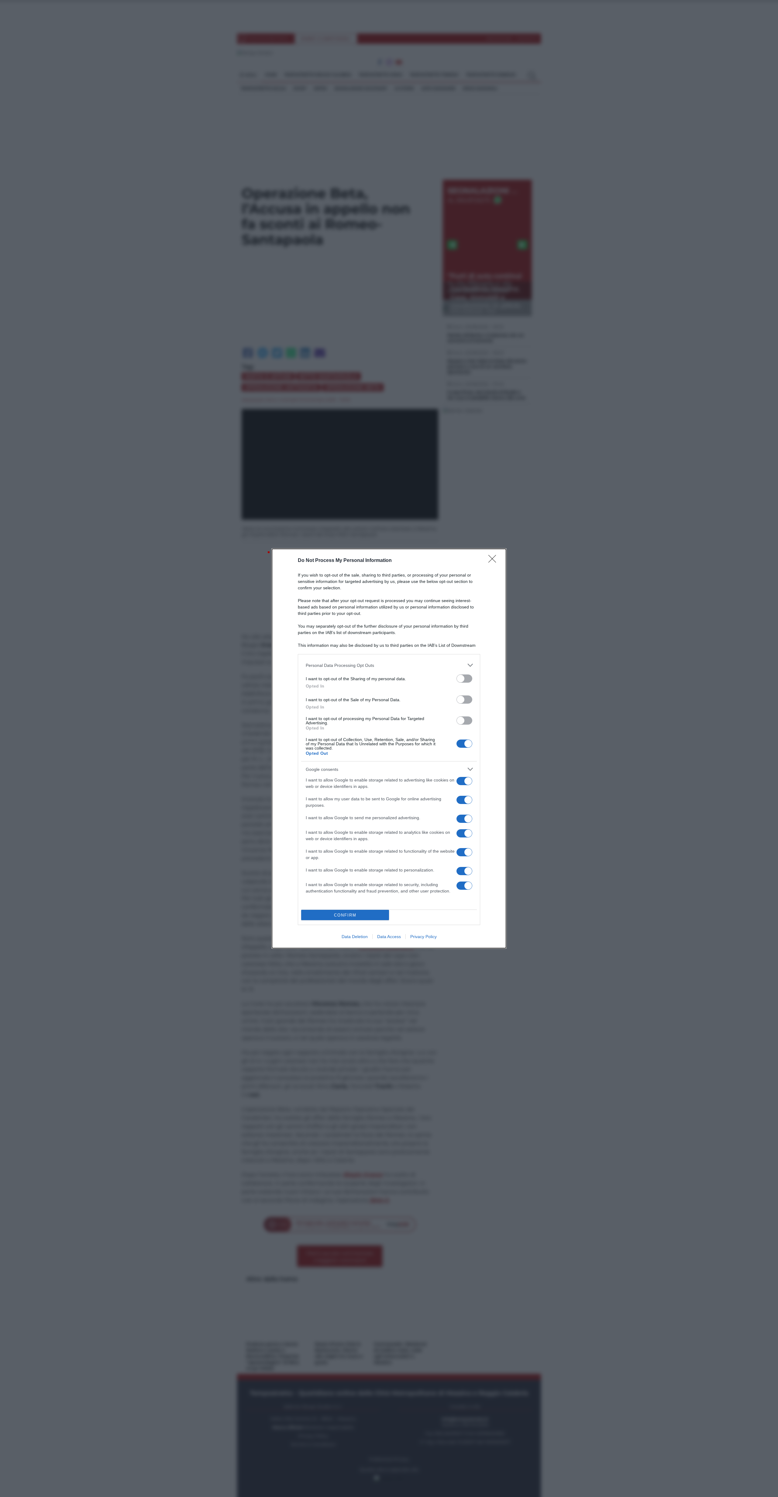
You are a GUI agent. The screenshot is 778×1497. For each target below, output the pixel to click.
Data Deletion (355, 936)
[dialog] (389, 748)
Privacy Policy (423, 936)
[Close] (494, 561)
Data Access (389, 936)
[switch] (464, 678)
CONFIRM (345, 915)
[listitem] (389, 665)
